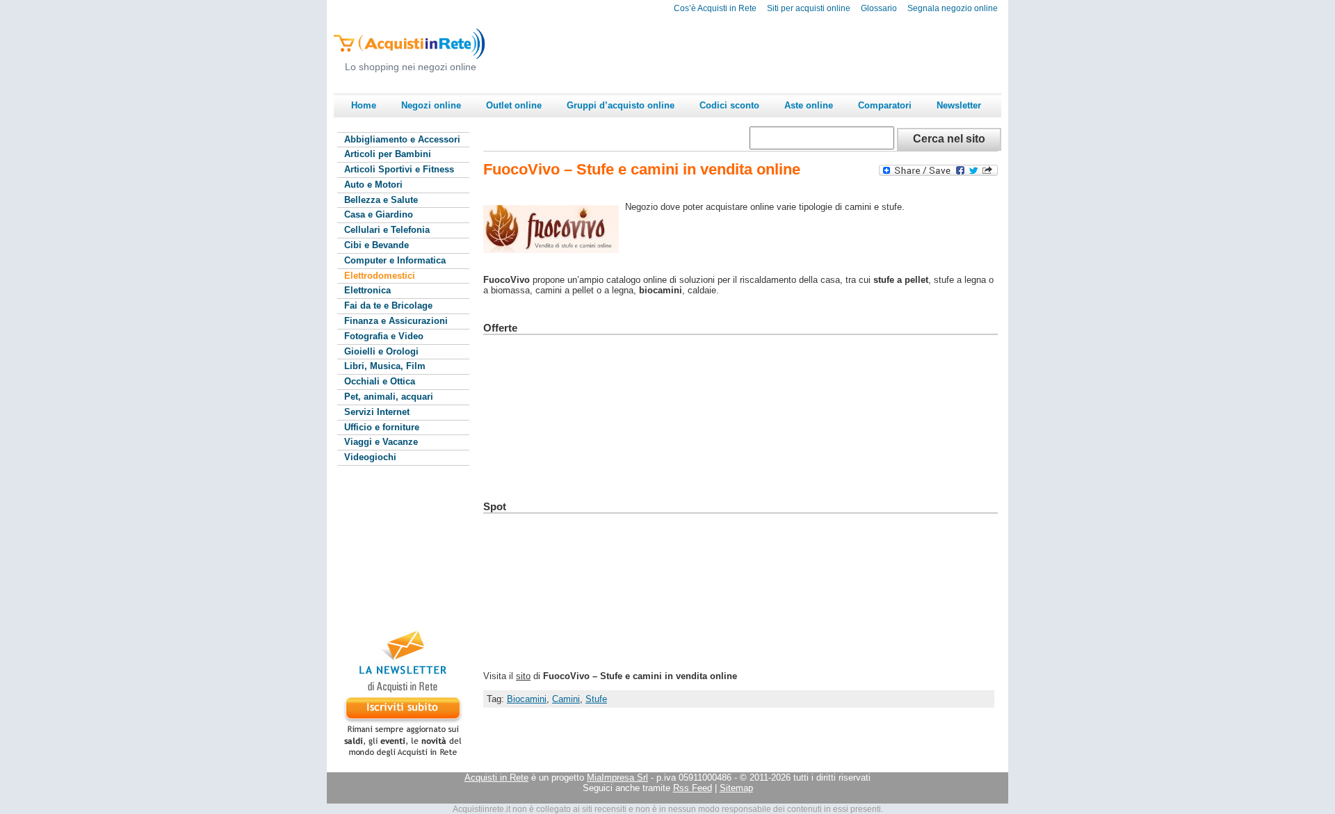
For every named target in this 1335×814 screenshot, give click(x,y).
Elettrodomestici (379, 275)
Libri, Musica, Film (385, 366)
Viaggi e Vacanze (381, 442)
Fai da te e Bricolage (388, 305)
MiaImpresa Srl (617, 777)
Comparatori (885, 105)
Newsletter (959, 105)
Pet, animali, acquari (388, 396)
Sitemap (736, 788)
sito (523, 676)
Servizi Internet (377, 412)
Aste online (808, 105)
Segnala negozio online (952, 8)
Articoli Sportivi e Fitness (399, 169)
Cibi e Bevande (376, 245)
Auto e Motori (373, 184)
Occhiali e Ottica (379, 381)
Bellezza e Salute (381, 200)
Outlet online (514, 105)
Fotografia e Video (383, 336)
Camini (566, 699)
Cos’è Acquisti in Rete (715, 8)
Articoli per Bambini (387, 154)
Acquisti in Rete (496, 777)
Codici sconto (729, 105)
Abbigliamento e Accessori (402, 139)
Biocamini (527, 699)
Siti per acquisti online (808, 8)
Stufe (596, 699)
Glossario (879, 8)
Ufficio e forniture (381, 427)
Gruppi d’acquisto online (620, 105)
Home (363, 105)
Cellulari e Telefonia (387, 230)
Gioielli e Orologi (381, 351)
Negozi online (431, 105)
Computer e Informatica (395, 260)
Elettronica (367, 290)
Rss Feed (692, 788)
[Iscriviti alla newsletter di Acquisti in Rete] (396, 756)
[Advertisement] (748, 53)
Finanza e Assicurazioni (396, 321)
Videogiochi (370, 457)
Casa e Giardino (378, 214)
